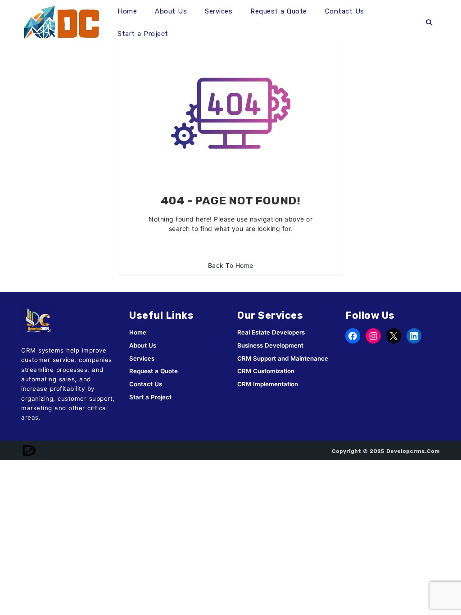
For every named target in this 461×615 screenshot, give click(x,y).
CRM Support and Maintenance (282, 358)
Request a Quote (278, 11)
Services (218, 11)
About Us (171, 11)
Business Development (270, 345)
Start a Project (143, 34)
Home (127, 11)
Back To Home (230, 265)
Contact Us (344, 11)
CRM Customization (265, 371)
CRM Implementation (267, 384)
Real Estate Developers (271, 332)
